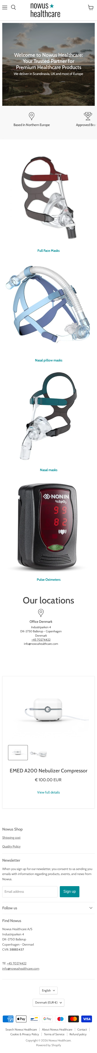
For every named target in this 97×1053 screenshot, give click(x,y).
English (46, 990)
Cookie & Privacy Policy (24, 1034)
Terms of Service (54, 1034)
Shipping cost (11, 837)
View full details (48, 792)
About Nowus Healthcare (57, 1029)
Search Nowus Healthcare (21, 1029)
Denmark (46, 1002)
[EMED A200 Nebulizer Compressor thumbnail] (18, 752)
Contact (82, 1029)
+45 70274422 (41, 639)
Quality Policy (11, 846)
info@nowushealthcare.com (20, 968)
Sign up (69, 891)
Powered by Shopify (48, 1045)
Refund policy (78, 1034)
